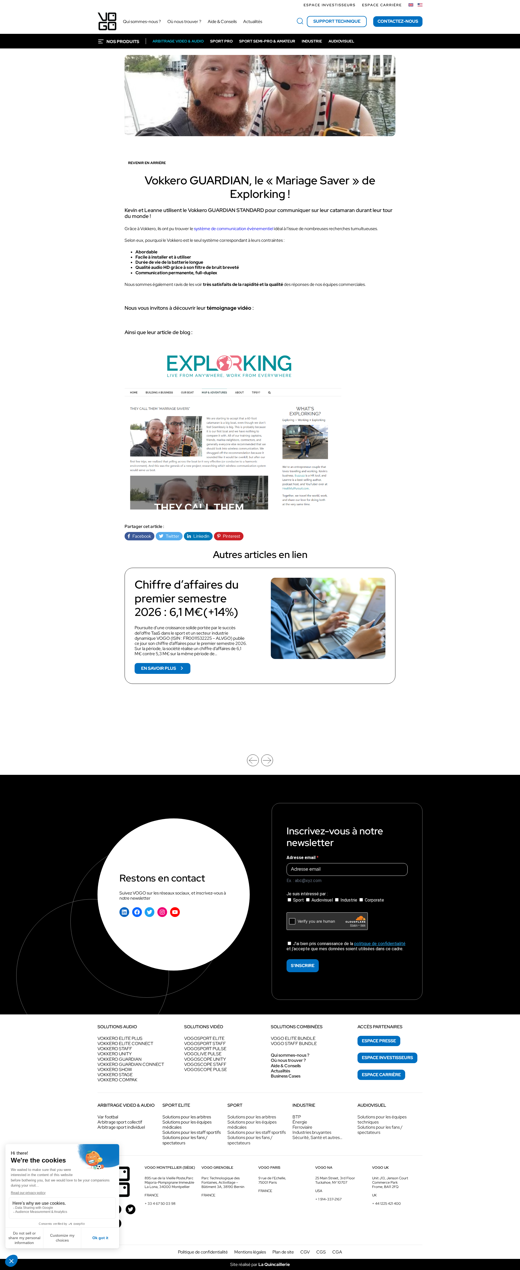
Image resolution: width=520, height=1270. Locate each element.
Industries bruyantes (311, 1132)
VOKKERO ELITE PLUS (120, 1038)
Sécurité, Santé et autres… (317, 1137)
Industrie (348, 900)
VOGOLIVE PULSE (203, 1054)
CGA (337, 1252)
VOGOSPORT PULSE (205, 1049)
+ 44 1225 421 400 (386, 1203)
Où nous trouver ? (288, 1060)
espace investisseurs (387, 1057)
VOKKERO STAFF (115, 1049)
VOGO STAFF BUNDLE (294, 1043)
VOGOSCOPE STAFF (205, 1064)
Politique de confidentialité (203, 1252)
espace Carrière (381, 1075)
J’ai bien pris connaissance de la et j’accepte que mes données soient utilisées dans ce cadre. (346, 946)
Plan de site (283, 1252)
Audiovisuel (322, 900)
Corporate (374, 900)
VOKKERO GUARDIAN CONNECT (131, 1064)
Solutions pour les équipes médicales (187, 1124)
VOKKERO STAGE (115, 1075)
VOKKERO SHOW (115, 1069)
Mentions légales (250, 1252)
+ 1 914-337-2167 (328, 1199)
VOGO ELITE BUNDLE (293, 1038)
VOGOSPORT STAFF (205, 1043)
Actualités (280, 1071)
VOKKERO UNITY (115, 1054)
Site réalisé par (260, 1264)
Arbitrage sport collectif (120, 1122)
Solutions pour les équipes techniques (382, 1119)
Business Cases (285, 1076)
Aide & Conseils (286, 1066)
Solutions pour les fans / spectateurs (184, 1140)
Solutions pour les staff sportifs (191, 1132)
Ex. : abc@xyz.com (304, 880)
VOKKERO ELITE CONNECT (125, 1043)
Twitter (171, 536)
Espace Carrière (382, 5)
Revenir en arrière (147, 163)
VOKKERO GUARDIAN (120, 1059)
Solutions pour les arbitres (186, 1117)
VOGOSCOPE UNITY (205, 1059)
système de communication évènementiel (233, 228)
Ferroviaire (302, 1127)
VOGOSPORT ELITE (204, 1038)
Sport (298, 900)
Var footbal (108, 1117)
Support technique (336, 21)
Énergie (299, 1122)
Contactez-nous (398, 21)
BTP (296, 1117)
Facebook (140, 536)
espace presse (379, 1041)
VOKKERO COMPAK (117, 1080)
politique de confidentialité (379, 943)
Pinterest (230, 536)
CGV (305, 1252)
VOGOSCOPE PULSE (205, 1069)
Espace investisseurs (330, 5)
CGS (321, 1252)
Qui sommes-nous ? (290, 1055)
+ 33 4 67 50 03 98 (160, 1203)
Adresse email (302, 857)
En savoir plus (165, 669)
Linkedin (200, 536)
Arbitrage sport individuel (121, 1127)
